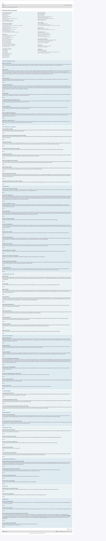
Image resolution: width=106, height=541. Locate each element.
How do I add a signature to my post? (7, 37)
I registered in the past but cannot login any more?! (9, 18)
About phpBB (4, 503)
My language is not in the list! (6, 28)
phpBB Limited (30, 502)
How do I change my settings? (6, 24)
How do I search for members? (42, 35)
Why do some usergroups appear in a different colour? (46, 18)
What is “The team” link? (41, 20)
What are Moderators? (41, 14)
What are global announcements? (7, 53)
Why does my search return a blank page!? (44, 34)
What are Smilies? (5, 51)
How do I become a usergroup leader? (43, 17)
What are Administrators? (41, 13)
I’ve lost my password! (5, 19)
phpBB (34, 533)
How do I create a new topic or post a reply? (8, 35)
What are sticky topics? (5, 55)
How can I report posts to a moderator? (8, 43)
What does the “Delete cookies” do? (7, 21)
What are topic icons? (5, 57)
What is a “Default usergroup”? (42, 19)
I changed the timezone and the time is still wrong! (9, 27)
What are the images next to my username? (8, 29)
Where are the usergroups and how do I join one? (45, 16)
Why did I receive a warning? (6, 42)
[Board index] (3, 3)
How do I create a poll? (5, 38)
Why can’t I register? (5, 15)
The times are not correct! (6, 26)
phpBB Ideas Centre (47, 508)
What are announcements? (6, 54)
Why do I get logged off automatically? (8, 20)
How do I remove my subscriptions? (43, 42)
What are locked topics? (6, 56)
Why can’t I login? (5, 17)
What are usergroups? (41, 15)
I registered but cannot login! (6, 16)
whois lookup (4, 515)
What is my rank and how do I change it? (8, 31)
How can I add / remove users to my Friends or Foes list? (46, 29)
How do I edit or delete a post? (6, 36)
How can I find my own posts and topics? (44, 36)
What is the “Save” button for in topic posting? (9, 44)
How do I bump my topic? (6, 46)
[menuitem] (3, 5)
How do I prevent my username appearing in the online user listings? (12, 25)
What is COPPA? (4, 14)
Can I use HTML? (5, 50)
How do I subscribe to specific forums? (43, 41)
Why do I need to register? (6, 13)
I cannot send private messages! (42, 23)
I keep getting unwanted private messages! (44, 24)
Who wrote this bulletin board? (42, 50)
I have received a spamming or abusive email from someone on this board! (49, 25)
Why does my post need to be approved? (8, 45)
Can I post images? (5, 52)
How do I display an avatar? (6, 30)
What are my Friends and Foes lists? (43, 28)
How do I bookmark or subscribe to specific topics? (45, 40)
